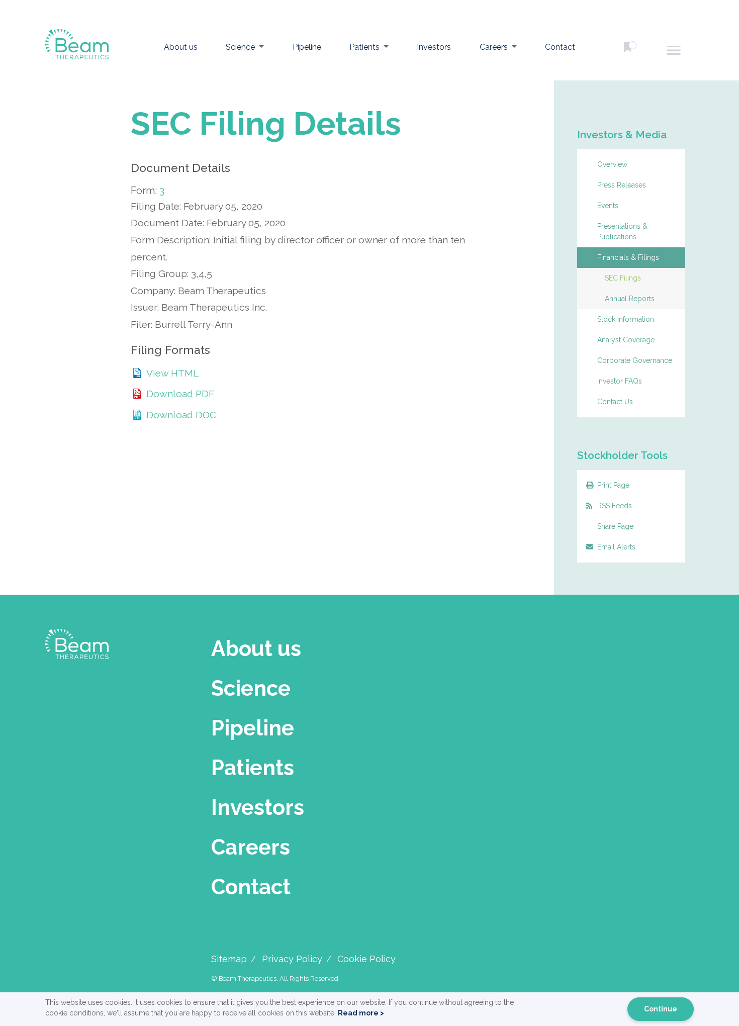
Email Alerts (616, 547)
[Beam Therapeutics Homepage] (77, 47)
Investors (434, 47)
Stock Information (625, 319)
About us (181, 47)
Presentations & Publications (622, 231)
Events (607, 206)
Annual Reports (630, 299)
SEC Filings (623, 278)
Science (240, 47)
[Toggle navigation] (674, 50)
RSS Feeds (614, 506)
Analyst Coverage (626, 340)
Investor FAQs (619, 381)
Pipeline (307, 47)
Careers (494, 47)
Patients (364, 47)
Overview (612, 164)
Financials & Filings (628, 257)
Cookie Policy (366, 959)
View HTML (172, 373)
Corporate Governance (634, 360)
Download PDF (180, 393)
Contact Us (615, 402)
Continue (660, 1009)
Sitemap (229, 959)
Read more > (361, 1013)
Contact (560, 47)
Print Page (613, 485)
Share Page (615, 526)
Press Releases (621, 185)
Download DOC (181, 414)
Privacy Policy (292, 959)
